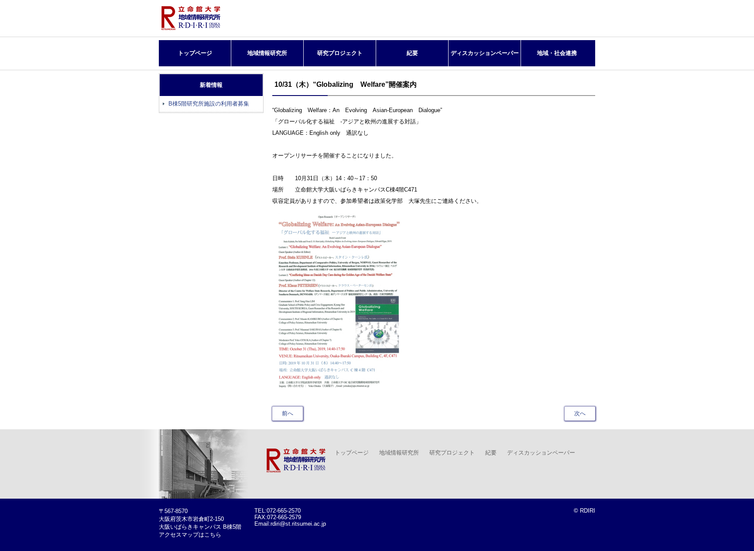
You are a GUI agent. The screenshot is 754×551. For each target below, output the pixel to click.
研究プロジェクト (340, 53)
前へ (287, 413)
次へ (580, 413)
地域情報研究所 (267, 53)
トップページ (195, 53)
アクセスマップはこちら (190, 534)
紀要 (412, 53)
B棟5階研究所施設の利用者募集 (208, 103)
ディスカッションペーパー (485, 53)
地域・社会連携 (557, 53)
